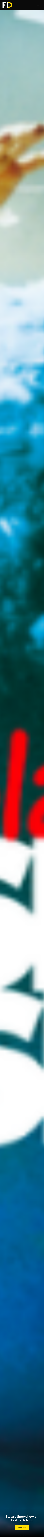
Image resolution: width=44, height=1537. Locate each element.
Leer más (22, 1527)
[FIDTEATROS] (7, 5)
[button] (38, 5)
